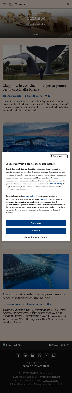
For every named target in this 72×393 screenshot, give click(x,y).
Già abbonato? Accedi (36, 237)
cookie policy (56, 184)
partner (44, 199)
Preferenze (36, 223)
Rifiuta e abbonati (58, 156)
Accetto (36, 231)
